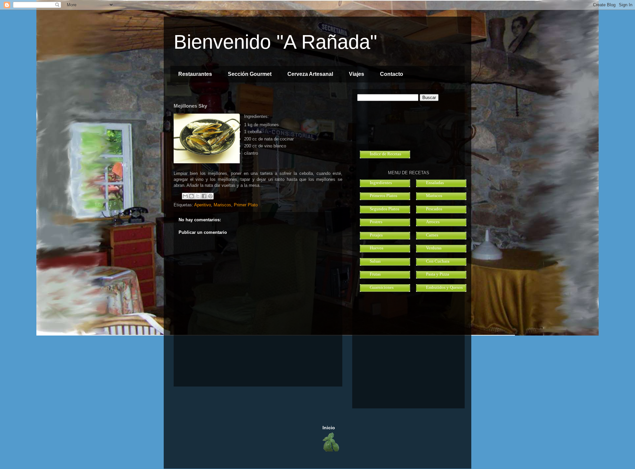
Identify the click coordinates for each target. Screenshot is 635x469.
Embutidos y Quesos (444, 287)
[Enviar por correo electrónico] (185, 196)
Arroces (433, 221)
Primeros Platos (383, 195)
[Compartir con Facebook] (204, 196)
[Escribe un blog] (191, 196)
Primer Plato (246, 204)
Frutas (375, 274)
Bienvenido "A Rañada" (275, 42)
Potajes (376, 235)
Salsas (375, 261)
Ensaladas (435, 182)
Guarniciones (382, 287)
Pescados (434, 208)
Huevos (376, 247)
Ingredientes (381, 182)
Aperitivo (202, 204)
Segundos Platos (384, 208)
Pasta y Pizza (437, 274)
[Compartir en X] (197, 196)
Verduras (434, 247)
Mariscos (222, 204)
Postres (376, 221)
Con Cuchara (437, 261)
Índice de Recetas (385, 153)
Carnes (432, 235)
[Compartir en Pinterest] (210, 196)
